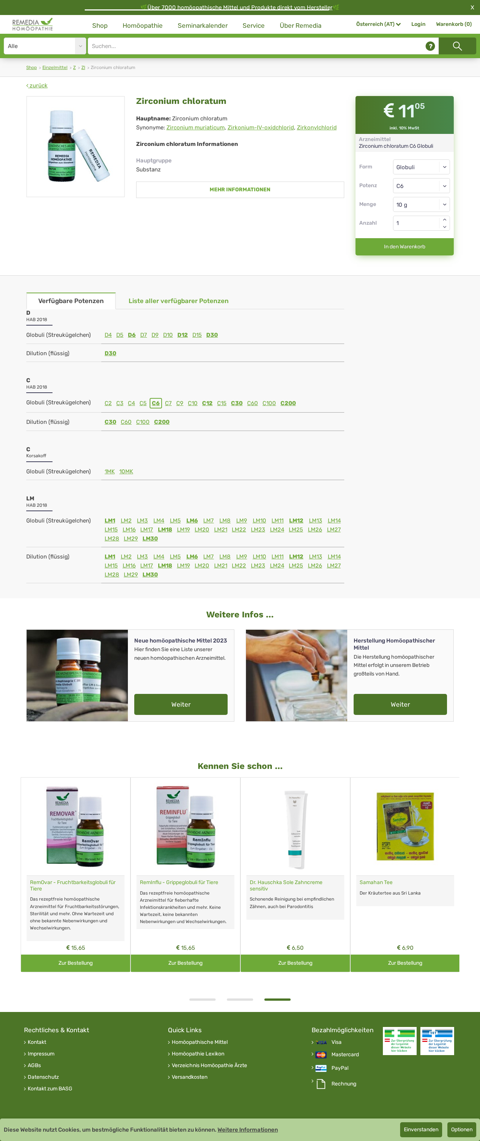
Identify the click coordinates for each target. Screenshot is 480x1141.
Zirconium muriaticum (195, 127)
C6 (156, 403)
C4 (131, 403)
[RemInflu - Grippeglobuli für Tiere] (185, 826)
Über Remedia (300, 25)
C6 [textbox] (400, 186)
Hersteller (320, 7)
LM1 (110, 520)
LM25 (296, 529)
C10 (193, 403)
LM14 (334, 520)
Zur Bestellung (75, 963)
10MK (126, 471)
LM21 (220, 529)
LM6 (192, 520)
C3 (119, 403)
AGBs (34, 1065)
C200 (288, 403)
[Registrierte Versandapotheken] (400, 1041)
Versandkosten (189, 1077)
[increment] (445, 219)
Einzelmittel (55, 67)
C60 (252, 403)
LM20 (202, 529)
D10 (168, 335)
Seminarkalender (203, 25)
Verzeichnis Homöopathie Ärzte (209, 1065)
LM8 (225, 520)
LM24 (277, 529)
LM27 (334, 529)
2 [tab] (240, 999)
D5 (119, 335)
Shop (100, 25)
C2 (108, 403)
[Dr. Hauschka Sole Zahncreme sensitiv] (295, 826)
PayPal (340, 1068)
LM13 (315, 520)
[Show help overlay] (430, 46)
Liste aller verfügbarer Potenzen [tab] (179, 301)
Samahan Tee (376, 882)
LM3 (142, 520)
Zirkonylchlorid (317, 127)
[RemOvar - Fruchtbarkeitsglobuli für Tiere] (75, 826)
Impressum (41, 1054)
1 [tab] (202, 999)
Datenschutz (43, 1077)
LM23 (258, 529)
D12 (182, 335)
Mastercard (345, 1054)
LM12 (296, 520)
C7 (168, 403)
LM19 (183, 529)
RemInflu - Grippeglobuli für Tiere (179, 882)
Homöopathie (143, 25)
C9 (179, 403)
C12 (207, 403)
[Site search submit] (457, 46)
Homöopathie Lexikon (198, 1054)
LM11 (278, 520)
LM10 (259, 520)
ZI (83, 67)
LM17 (146, 529)
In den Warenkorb (404, 246)
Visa (337, 1042)
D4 (108, 335)
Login (418, 24)
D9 (155, 335)
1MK (110, 471)
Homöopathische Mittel (200, 1042)
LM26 (315, 529)
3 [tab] (277, 999)
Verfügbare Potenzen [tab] (71, 301)
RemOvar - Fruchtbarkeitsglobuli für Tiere (73, 885)
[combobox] (421, 185)
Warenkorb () (454, 24)
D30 (212, 335)
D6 (132, 335)
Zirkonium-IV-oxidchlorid (261, 127)
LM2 (126, 520)
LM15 (111, 529)
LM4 (158, 520)
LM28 (112, 538)
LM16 (129, 529)
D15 (197, 335)
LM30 (150, 538)
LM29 (131, 538)
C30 (237, 403)
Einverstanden (421, 1129)
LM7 (208, 520)
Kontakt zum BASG (50, 1088)
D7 (143, 335)
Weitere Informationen (248, 1129)
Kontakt (37, 1042)
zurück (38, 85)
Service (254, 25)
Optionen (461, 1129)
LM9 (241, 520)
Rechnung (344, 1084)
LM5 (175, 520)
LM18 (165, 529)
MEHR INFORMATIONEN (240, 189)
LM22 (239, 529)
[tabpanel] (295, 875)
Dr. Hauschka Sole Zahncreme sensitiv (286, 885)
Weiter (180, 704)
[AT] (32, 24)
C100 (269, 403)
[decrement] (445, 227)
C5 (143, 403)
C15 (221, 403)
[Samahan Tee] (405, 826)
